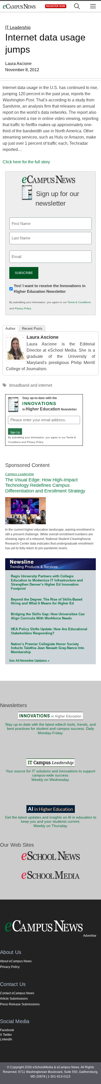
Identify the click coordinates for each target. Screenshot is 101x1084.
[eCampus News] (19, 6)
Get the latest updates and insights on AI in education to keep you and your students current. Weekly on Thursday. (50, 821)
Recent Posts (32, 328)
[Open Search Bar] (77, 6)
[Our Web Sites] (50, 856)
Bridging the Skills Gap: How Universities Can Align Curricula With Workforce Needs (48, 616)
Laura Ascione (43, 337)
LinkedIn (6, 1039)
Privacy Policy (23, 308)
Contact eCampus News (17, 993)
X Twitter (6, 1035)
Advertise (89, 935)
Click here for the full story (26, 162)
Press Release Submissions (20, 1004)
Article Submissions (14, 998)
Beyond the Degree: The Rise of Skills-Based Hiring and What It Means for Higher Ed (46, 601)
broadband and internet (30, 385)
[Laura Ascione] (16, 360)
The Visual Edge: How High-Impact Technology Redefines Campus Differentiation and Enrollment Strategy (45, 485)
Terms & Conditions (79, 302)
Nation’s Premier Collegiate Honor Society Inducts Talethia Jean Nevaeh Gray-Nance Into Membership (47, 648)
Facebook (7, 1030)
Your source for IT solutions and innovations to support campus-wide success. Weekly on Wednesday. (50, 775)
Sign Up (15, 432)
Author (10, 328)
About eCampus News (16, 961)
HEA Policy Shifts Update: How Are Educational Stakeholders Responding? (49, 631)
